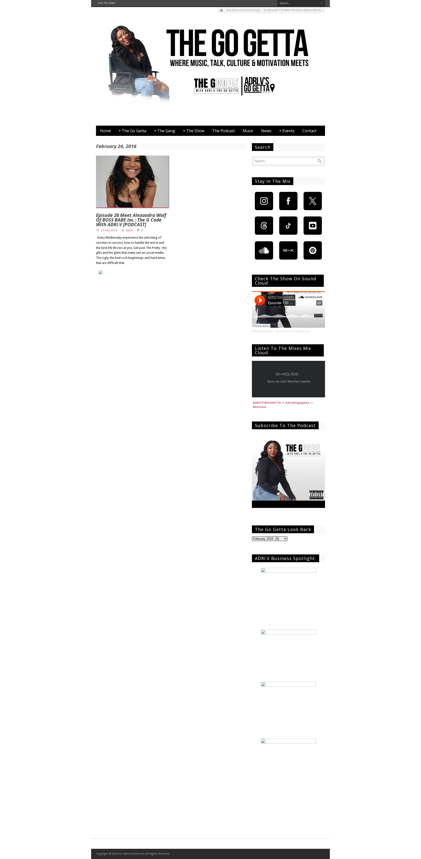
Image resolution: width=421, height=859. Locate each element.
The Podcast (223, 130)
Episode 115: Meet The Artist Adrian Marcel (282, 10)
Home (105, 130)
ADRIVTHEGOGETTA (267, 402)
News (266, 130)
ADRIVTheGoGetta (263, 331)
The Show (193, 130)
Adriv (129, 230)
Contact (309, 130)
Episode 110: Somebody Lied (292, 331)
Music (248, 130)
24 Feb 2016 (109, 230)
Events (287, 130)
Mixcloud (259, 407)
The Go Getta (132, 130)
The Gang (164, 130)
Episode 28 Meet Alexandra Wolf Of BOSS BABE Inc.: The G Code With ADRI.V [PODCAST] (131, 220)
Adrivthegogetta (297, 402)
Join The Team (106, 3)
